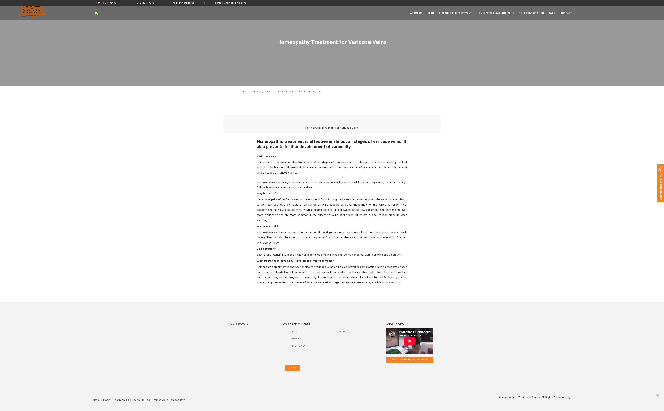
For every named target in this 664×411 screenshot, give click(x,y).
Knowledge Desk (261, 91)
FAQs (552, 13)
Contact (566, 13)
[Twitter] (568, 3)
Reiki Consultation (531, 13)
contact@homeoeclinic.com (230, 3)
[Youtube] (574, 3)
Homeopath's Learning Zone (495, 13)
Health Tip (138, 399)
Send (293, 368)
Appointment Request (184, 3)
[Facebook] (562, 3)
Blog (431, 13)
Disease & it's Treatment (455, 13)
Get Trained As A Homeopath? (166, 399)
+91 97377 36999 (106, 3)
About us (416, 13)
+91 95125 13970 (144, 3)
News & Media (101, 399)
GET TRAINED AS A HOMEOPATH (409, 359)
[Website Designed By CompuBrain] (569, 397)
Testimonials (121, 399)
